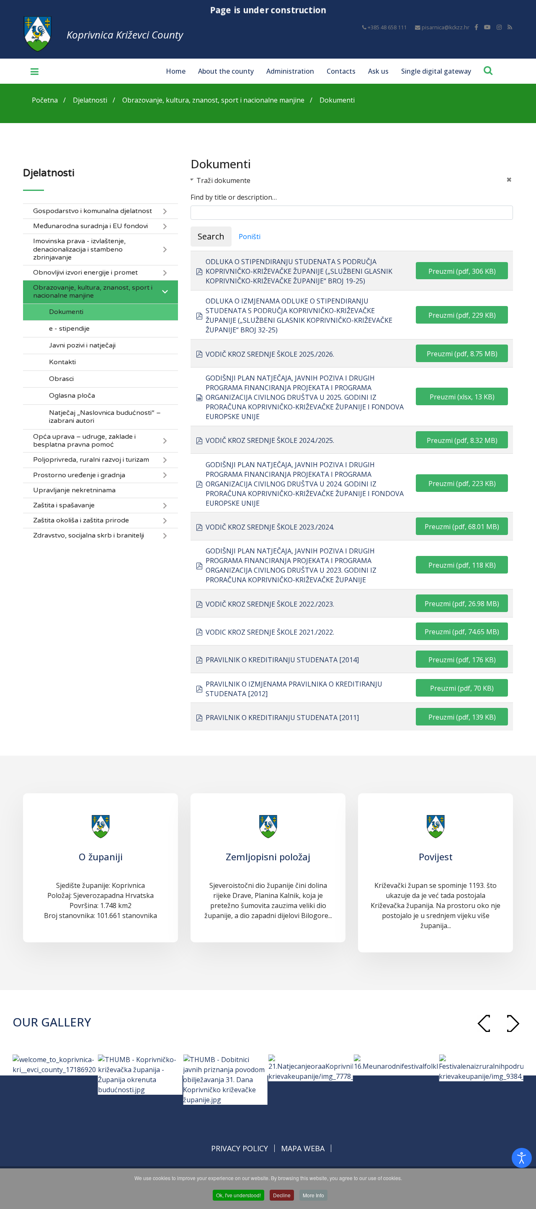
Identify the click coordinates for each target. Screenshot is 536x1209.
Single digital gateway (436, 71)
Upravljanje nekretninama (74, 490)
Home (176, 71)
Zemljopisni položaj (268, 856)
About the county (226, 71)
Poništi (249, 236)
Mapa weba (303, 1148)
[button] (513, 1023)
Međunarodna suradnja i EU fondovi (90, 226)
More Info (313, 1195)
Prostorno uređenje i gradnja (79, 475)
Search (211, 236)
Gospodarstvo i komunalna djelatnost (92, 211)
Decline (282, 1195)
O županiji (101, 856)
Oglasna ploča (72, 396)
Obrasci (61, 379)
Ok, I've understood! (238, 1195)
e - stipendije (69, 329)
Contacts (341, 71)
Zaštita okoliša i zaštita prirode (81, 521)
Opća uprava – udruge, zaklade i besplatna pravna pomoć (84, 441)
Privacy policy (239, 1148)
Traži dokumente (223, 180)
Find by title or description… (234, 197)
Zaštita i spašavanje (64, 505)
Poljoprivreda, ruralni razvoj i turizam (91, 460)
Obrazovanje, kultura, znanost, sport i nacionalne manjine (92, 292)
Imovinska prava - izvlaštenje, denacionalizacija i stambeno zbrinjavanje (79, 249)
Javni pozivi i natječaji (82, 346)
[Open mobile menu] (31, 71)
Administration (290, 71)
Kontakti (62, 362)
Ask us (378, 71)
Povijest (436, 856)
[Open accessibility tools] (522, 1158)
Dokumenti (66, 312)
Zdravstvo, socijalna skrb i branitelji (88, 536)
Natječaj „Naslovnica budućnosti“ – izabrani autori (105, 417)
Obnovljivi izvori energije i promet (85, 273)
